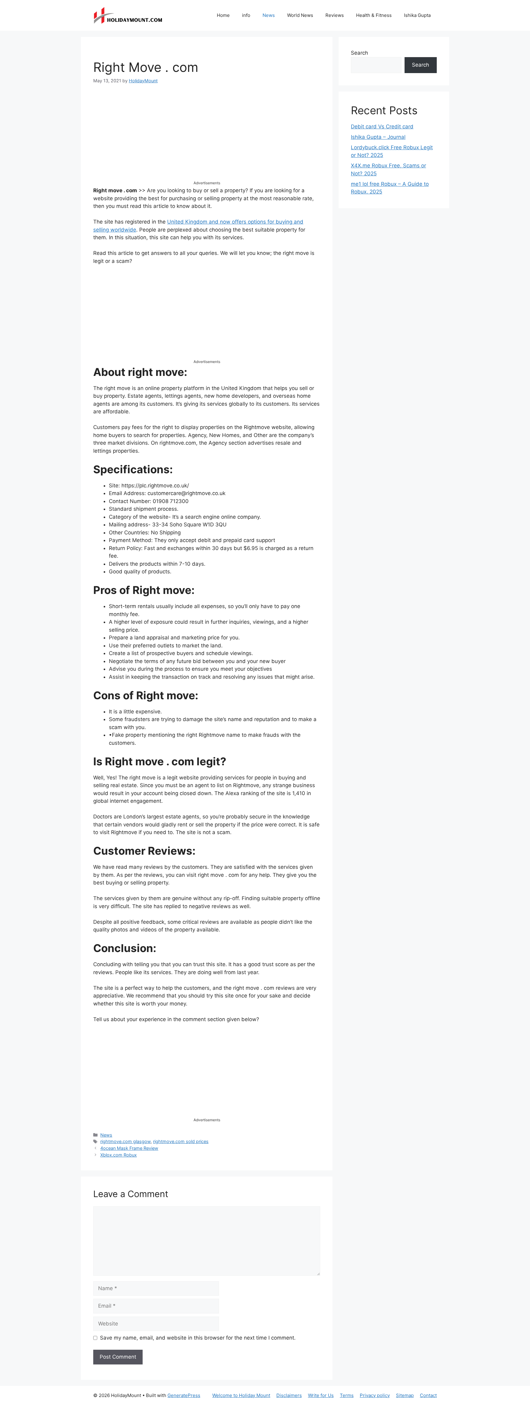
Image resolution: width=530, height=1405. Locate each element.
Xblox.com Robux (118, 1154)
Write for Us (321, 1395)
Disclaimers (289, 1395)
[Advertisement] (206, 137)
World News (300, 15)
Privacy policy (375, 1395)
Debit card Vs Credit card (382, 126)
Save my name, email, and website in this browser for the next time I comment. (198, 1338)
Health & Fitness (374, 15)
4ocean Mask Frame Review (129, 1148)
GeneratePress (183, 1395)
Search (359, 53)
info (246, 15)
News (269, 15)
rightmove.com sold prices (181, 1141)
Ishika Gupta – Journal (378, 137)
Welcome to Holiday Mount (241, 1395)
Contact (428, 1395)
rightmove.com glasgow (125, 1141)
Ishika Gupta (417, 15)
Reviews (334, 15)
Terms (347, 1395)
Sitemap (405, 1395)
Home (223, 15)
